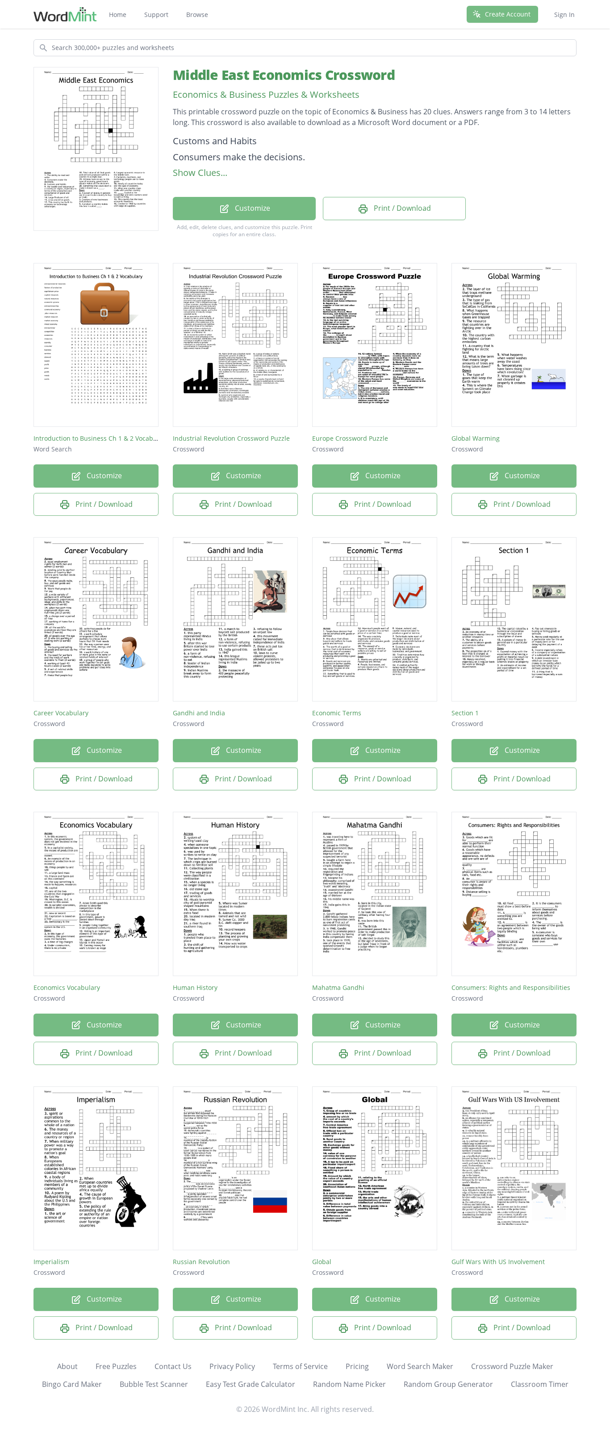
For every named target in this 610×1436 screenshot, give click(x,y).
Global (321, 1261)
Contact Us (173, 1366)
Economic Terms (336, 713)
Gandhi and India (199, 713)
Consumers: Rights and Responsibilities (510, 987)
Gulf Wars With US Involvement (498, 1261)
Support (156, 14)
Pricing (357, 1366)
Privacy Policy (232, 1366)
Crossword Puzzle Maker (512, 1366)
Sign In (564, 14)
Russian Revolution (201, 1261)
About (67, 1366)
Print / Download (401, 208)
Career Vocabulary (60, 713)
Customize (251, 208)
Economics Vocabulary (66, 987)
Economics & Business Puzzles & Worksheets (266, 94)
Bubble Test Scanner (154, 1384)
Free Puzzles (116, 1366)
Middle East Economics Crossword (284, 75)
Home (117, 14)
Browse (197, 14)
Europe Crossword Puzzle (350, 438)
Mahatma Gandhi (338, 987)
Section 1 (465, 713)
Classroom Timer (539, 1384)
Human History (195, 987)
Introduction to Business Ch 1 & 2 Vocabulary (100, 438)
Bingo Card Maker (72, 1384)
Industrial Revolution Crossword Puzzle (231, 438)
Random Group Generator (448, 1384)
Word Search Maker (420, 1366)
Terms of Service (300, 1366)
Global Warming (475, 438)
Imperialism (51, 1261)
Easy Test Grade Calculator (250, 1384)
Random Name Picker (349, 1384)
